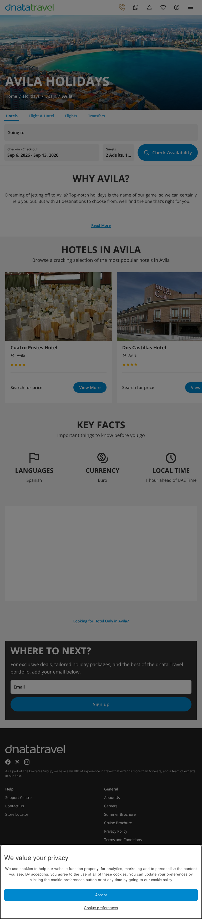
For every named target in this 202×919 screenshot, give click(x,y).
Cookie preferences (101, 907)
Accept (101, 894)
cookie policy (161, 879)
